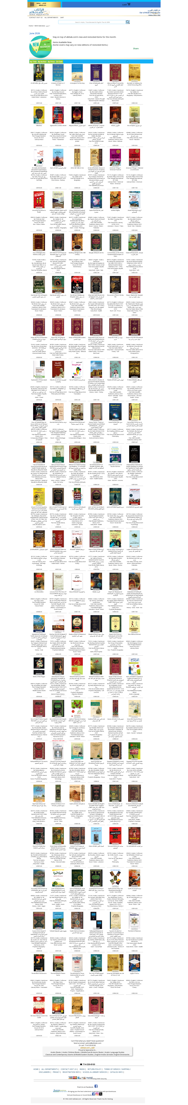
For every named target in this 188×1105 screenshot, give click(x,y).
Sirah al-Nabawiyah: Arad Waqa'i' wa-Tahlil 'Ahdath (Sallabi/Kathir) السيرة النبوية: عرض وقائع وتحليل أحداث (77, 891)
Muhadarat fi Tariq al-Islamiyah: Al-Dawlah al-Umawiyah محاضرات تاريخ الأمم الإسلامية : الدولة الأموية (58, 679)
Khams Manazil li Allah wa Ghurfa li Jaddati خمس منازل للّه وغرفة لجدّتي (58, 551)
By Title (33, 61)
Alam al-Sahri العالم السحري (58, 168)
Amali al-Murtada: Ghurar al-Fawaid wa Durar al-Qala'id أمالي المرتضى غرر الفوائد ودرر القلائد (96, 170)
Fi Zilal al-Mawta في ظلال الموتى (134, 380)
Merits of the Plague (39, 676)
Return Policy (94, 1069)
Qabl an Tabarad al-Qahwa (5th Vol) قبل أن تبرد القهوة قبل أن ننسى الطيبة (77, 720)
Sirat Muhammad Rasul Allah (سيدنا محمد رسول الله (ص (96, 890)
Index (82, 1069)
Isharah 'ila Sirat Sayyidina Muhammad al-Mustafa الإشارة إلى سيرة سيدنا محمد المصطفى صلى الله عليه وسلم (39, 509)
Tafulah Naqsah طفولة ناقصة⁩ (58, 931)
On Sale (59, 61)
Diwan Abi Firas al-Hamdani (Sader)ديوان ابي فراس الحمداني (39, 339)
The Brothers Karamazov (39, 973)
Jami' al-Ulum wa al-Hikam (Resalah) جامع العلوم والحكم (96, 508)
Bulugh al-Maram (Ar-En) (96, 253)
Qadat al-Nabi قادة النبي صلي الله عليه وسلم (96, 720)
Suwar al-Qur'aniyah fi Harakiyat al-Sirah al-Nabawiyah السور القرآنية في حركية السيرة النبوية (39, 933)
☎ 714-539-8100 (87, 1064)
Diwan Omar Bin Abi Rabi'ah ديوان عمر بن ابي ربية (134, 338)
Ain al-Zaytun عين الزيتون (134, 125)
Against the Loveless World (58, 125)
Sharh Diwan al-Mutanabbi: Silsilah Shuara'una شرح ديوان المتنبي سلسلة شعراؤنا (58, 848)
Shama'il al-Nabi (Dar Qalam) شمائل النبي (39, 847)
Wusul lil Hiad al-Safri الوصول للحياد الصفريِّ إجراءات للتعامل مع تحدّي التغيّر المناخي (58, 1017)
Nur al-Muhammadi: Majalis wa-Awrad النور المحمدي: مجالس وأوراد (58, 720)
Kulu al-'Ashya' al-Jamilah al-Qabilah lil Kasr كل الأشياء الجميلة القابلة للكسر (115, 551)
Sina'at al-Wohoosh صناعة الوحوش (115, 847)
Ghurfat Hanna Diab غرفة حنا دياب (58, 423)
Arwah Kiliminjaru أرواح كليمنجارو (134, 211)
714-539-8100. (90, 1045)
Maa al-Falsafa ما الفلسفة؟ (77, 592)
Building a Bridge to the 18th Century (77, 253)
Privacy (56, 1072)
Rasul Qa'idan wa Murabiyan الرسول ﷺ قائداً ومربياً (96, 763)
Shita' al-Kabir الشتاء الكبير (96, 846)
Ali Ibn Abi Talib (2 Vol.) (77, 168)
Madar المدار (96, 592)
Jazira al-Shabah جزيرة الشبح (115, 507)
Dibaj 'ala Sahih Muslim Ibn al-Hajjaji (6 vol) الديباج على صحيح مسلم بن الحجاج (96, 296)
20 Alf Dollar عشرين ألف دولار (39, 83)
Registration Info (71, 1072)
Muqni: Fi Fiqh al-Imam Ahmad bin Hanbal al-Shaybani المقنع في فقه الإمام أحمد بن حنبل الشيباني (115, 679)
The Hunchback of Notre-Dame (58, 974)
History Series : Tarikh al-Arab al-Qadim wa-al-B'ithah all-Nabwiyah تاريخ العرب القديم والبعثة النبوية (96, 424)
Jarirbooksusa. (111, 1091)
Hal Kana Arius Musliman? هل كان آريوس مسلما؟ (77, 423)
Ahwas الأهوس (115, 125)
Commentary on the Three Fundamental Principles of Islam (115, 254)
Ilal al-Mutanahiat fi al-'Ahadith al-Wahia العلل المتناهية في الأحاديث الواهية (96, 466)
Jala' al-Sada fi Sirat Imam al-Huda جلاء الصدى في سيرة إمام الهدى (58, 508)
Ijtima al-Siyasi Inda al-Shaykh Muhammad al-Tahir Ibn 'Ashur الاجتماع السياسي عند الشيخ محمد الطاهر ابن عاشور (58, 468)
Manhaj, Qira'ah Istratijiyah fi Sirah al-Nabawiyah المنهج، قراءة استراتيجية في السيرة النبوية (58, 636)
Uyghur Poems (134, 973)
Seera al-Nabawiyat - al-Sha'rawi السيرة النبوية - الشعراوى (115, 805)
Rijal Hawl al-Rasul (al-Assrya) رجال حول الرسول (39, 804)
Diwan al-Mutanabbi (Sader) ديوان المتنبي (77, 338)
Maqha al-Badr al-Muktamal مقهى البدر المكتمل (77, 635)
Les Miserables (39, 592)
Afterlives (39, 125)
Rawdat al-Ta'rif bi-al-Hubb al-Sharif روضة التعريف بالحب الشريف (134, 763)
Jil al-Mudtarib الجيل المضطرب (39, 549)
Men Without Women (134, 634)
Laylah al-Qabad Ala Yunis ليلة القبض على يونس (134, 550)
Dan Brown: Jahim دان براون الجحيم (58, 296)
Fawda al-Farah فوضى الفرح (115, 380)
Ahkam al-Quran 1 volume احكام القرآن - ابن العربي (96, 126)
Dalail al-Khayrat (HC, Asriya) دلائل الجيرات (134, 253)
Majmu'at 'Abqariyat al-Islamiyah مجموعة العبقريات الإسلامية (115, 593)
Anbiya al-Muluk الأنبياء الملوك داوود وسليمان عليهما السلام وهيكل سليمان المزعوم (58, 212)
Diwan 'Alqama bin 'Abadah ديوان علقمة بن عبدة (134, 296)
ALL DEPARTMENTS (51, 17)
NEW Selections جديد (42, 26)
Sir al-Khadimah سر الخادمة (134, 846)
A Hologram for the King (77, 83)
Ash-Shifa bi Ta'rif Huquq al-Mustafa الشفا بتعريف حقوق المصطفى (58, 254)
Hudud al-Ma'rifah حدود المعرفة (115, 423)
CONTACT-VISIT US (35, 17)
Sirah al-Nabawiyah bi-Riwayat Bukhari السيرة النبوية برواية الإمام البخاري (58, 890)
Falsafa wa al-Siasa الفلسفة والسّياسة (58, 380)
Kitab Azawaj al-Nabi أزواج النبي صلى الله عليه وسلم (96, 550)
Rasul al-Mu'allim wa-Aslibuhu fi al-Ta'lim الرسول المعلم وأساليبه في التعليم (77, 763)
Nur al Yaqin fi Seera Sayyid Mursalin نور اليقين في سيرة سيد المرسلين (39, 720)
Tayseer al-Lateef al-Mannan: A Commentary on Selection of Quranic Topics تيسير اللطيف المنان (115, 933)
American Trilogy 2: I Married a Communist (134, 169)
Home (31, 26)
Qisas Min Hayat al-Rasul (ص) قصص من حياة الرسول (134, 720)
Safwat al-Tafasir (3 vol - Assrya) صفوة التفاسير (58, 804)
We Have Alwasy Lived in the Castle (39, 1016)
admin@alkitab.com (93, 1043)
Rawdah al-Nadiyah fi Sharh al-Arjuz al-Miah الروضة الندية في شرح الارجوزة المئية (115, 763)
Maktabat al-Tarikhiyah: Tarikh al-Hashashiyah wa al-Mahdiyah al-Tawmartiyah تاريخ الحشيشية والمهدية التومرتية (134, 595)
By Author (42, 61)
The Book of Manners (134, 931)
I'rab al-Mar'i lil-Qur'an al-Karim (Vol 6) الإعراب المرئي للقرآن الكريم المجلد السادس (135, 424)
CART (124, 4)
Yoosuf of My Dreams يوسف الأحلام (77, 1016)
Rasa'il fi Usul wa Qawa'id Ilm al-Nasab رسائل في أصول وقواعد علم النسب (58, 763)
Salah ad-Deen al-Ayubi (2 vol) (77, 804)
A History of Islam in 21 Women (58, 84)
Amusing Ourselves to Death (39, 211)
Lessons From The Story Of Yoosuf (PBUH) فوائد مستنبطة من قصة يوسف (58, 593)
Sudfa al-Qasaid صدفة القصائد (134, 889)
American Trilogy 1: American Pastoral (115, 169)
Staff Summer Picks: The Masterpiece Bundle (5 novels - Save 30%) (115, 890)
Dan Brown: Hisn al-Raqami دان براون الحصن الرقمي (39, 296)
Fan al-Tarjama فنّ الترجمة (77, 380)
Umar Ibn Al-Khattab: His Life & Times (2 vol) (115, 974)
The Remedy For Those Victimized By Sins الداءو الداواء (77, 975)
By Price (51, 61)
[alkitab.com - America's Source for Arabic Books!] (38, 15)
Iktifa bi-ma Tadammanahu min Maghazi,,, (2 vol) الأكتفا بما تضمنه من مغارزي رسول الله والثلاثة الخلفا (77, 467)
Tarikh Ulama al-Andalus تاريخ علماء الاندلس (77, 932)
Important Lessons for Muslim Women (115, 465)
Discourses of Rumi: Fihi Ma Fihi (115, 296)
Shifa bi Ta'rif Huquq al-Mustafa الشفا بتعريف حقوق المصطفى (77, 848)
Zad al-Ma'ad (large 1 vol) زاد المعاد (96, 1016)
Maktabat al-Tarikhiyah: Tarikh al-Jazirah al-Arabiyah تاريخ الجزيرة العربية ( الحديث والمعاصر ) (39, 636)
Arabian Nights (115, 210)
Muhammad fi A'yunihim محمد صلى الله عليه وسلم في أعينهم (77, 678)
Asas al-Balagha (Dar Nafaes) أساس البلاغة (39, 253)
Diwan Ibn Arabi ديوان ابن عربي (115, 338)
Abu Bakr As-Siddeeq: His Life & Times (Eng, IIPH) (134, 84)
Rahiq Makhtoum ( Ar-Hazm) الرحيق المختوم (39, 762)
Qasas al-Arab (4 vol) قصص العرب (115, 720)
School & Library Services (95, 1072)
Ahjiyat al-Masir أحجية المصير (77, 125)
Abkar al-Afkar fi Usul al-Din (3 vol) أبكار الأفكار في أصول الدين (115, 85)
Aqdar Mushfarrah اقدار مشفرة (96, 211)
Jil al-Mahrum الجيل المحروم (134, 507)
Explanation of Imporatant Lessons (39, 380)
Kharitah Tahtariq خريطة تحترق (77, 550)
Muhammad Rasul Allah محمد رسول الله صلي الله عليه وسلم (96, 678)
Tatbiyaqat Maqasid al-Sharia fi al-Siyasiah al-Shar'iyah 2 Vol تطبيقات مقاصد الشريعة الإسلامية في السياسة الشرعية (96, 934)
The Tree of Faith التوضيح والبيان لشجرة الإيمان (96, 974)
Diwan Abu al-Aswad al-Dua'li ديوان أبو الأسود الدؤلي (58, 338)
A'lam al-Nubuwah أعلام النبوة (96, 84)
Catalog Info (116, 1072)
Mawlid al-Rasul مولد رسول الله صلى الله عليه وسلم (96, 635)
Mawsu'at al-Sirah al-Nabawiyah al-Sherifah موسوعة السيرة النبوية (115, 636)
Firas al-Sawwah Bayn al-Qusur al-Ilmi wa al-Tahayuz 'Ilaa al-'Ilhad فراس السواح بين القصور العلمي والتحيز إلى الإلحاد (39, 425)
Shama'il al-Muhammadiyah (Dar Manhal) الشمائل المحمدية (134, 805)
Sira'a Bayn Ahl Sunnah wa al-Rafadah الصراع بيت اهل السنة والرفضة (39, 890)
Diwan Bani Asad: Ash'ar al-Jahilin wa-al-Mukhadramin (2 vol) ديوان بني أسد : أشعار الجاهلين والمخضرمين (96, 340)
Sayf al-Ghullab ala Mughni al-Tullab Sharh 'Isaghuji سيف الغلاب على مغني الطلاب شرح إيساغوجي (96, 806)
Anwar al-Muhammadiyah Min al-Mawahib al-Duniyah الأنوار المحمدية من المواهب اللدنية (77, 212)
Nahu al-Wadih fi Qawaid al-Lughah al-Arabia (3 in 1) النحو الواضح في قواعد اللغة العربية (134, 679)
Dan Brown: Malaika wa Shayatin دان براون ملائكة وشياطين (77, 296)
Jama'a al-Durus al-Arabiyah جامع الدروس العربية (77, 508)
